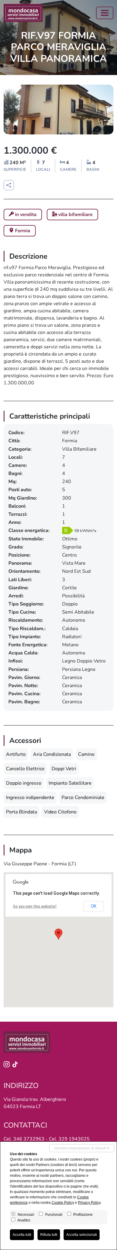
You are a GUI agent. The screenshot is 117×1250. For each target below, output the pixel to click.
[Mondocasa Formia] (23, 12)
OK (93, 906)
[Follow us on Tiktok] (16, 1065)
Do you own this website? (35, 906)
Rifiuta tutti (48, 1235)
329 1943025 (74, 1139)
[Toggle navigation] (104, 13)
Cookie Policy (63, 1202)
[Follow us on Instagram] (8, 1065)
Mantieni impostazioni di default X (81, 1148)
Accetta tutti (22, 1235)
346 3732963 (28, 1139)
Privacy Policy (89, 1202)
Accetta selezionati (81, 1235)
